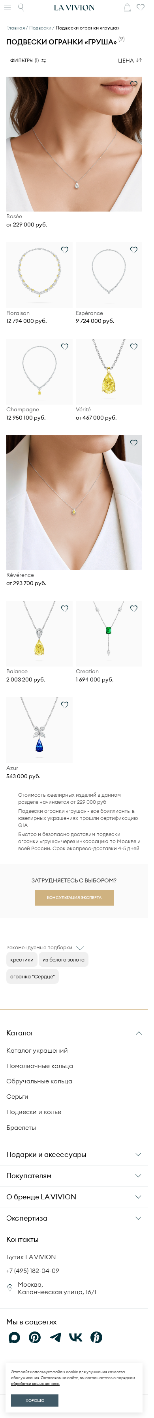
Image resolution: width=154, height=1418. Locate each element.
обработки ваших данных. (35, 1383)
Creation (87, 671)
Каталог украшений (37, 1050)
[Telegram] (55, 1337)
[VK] (76, 1337)
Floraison (18, 313)
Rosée (14, 216)
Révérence (20, 575)
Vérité (83, 409)
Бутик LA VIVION (31, 1257)
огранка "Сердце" (32, 976)
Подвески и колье (33, 1112)
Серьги (17, 1096)
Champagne (22, 409)
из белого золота (64, 959)
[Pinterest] (35, 1337)
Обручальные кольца (39, 1081)
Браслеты (21, 1127)
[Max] (14, 1337)
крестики (22, 959)
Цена (126, 60)
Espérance (89, 313)
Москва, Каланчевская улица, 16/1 (57, 1288)
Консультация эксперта (74, 897)
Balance (17, 671)
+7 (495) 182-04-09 (32, 1270)
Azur (12, 768)
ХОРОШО (35, 1400)
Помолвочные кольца (39, 1066)
